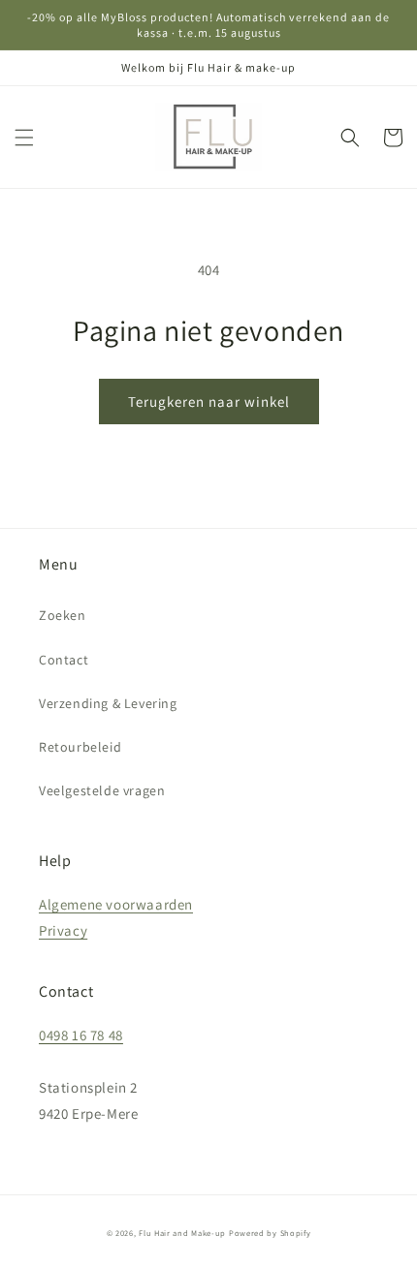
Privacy (63, 930)
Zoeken (62, 615)
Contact (63, 659)
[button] (24, 137)
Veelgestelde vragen (102, 790)
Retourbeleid (80, 747)
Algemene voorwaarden (116, 904)
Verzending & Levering (108, 703)
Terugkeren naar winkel (209, 401)
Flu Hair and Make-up (182, 1232)
